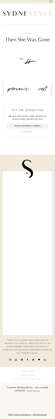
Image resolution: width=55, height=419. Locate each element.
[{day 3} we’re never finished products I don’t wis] (27, 266)
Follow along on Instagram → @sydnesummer (27, 414)
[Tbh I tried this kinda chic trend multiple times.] (27, 292)
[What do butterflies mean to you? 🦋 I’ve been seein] (27, 188)
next (43, 90)
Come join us (33, 390)
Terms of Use (27, 371)
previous (18, 90)
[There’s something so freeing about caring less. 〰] (27, 240)
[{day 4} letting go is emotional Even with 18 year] (27, 214)
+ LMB (38, 379)
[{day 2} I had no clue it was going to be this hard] (27, 318)
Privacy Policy (27, 375)
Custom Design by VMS (24, 379)
